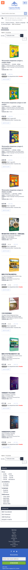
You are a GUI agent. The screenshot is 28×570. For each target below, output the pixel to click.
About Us (14, 535)
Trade (14, 543)
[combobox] (14, 13)
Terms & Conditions (14, 541)
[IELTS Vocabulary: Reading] (12, 458)
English (5, 490)
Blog (14, 533)
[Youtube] (16, 551)
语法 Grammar (6, 514)
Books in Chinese (10, 22)
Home (2, 22)
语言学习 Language (20, 22)
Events (14, 532)
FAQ (14, 540)
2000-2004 (6, 502)
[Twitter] (14, 551)
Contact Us (14, 538)
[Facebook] (11, 551)
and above (9, 479)
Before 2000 (6, 503)
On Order (6, 485)
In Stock (5, 484)
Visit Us (14, 537)
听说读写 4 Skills (7, 519)
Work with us (14, 544)
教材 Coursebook (7, 512)
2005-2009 (6, 500)
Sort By (3, 35)
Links (14, 546)
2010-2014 (6, 498)
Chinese (5, 492)
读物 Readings (6, 517)
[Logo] (14, 6)
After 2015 (6, 496)
